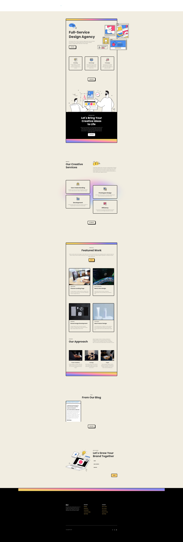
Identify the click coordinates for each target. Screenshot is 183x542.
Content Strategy (87, 511)
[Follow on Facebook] (112, 530)
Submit (114, 475)
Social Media (86, 510)
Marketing (77, 409)
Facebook (73, 409)
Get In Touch (104, 506)
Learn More (91, 79)
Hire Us (91, 259)
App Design (86, 513)
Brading (85, 506)
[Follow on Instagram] (116, 530)
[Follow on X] (114, 530)
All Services (91, 222)
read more (69, 420)
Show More (91, 134)
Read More (92, 426)
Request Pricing (105, 511)
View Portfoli (104, 510)
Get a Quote (104, 508)
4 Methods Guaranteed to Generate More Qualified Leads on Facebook (73, 407)
